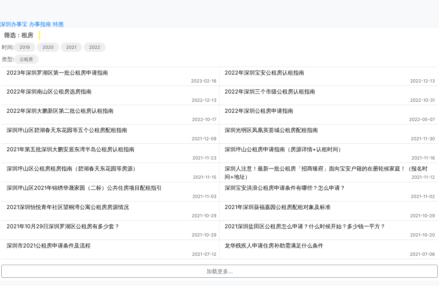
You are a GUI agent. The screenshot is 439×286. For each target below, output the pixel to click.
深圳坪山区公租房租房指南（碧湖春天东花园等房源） (72, 168)
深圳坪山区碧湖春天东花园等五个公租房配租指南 (67, 129)
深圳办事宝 (13, 24)
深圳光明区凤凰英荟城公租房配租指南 (271, 129)
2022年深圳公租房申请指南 (259, 110)
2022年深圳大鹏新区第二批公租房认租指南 (60, 110)
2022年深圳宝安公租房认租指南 (264, 72)
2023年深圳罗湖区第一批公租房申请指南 (57, 72)
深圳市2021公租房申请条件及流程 (49, 245)
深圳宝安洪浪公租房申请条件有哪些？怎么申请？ (285, 187)
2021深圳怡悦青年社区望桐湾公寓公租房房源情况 (68, 207)
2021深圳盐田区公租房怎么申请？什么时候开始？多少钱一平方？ (305, 226)
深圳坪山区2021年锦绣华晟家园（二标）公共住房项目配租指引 (84, 187)
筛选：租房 (18, 35)
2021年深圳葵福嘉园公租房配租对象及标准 (278, 207)
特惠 (58, 24)
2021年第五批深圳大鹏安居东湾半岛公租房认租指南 (70, 149)
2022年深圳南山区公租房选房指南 (49, 91)
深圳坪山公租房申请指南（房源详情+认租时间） (284, 149)
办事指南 (40, 24)
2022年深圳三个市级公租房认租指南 (270, 91)
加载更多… (219, 271)
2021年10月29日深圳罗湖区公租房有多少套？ (63, 226)
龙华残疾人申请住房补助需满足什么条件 (274, 245)
